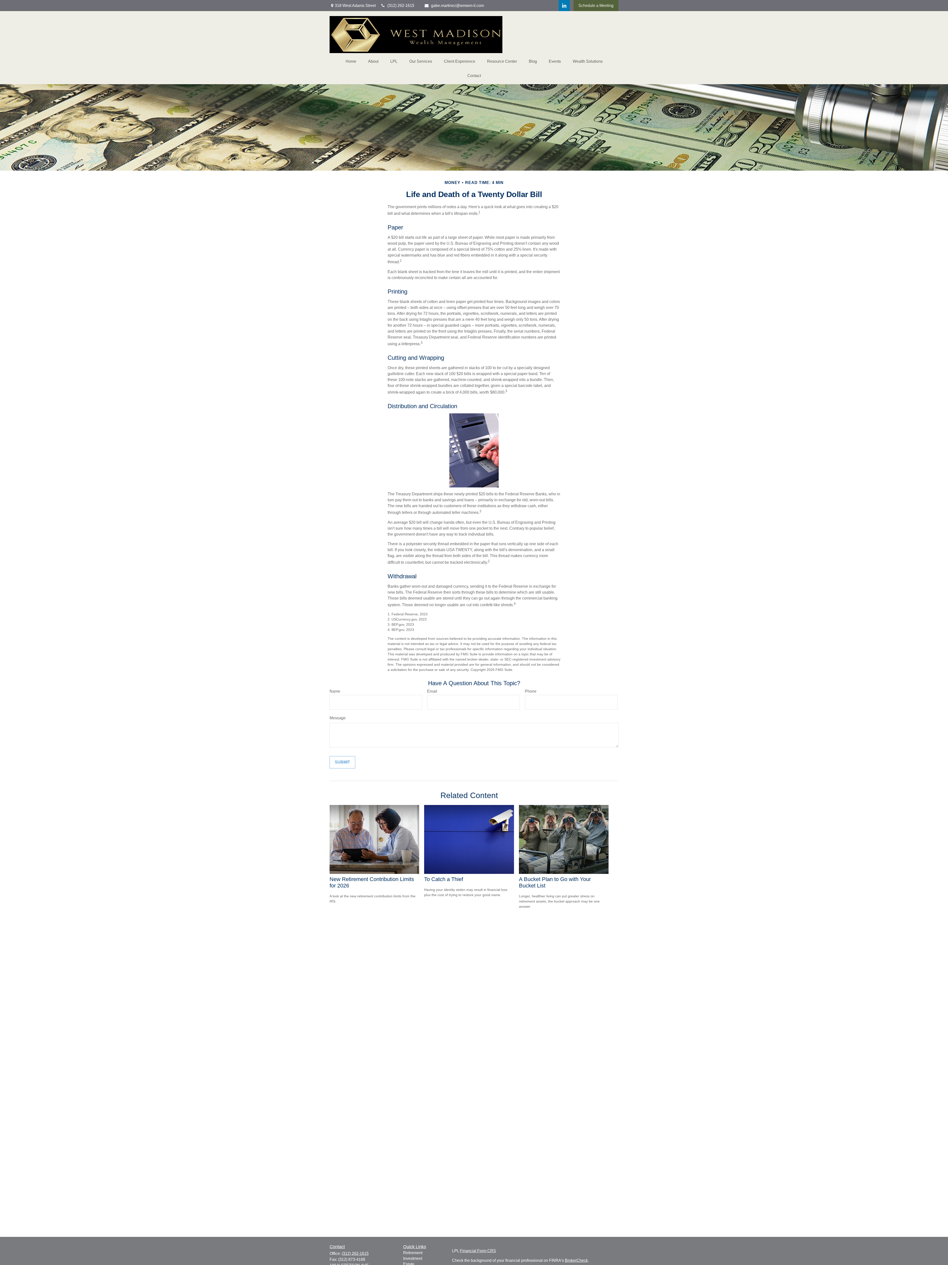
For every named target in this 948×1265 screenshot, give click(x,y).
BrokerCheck (576, 1260)
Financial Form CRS (478, 1251)
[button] (351, 61)
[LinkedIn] (564, 5)
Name (335, 691)
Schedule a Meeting (595, 5)
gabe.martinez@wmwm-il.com (457, 5)
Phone (530, 691)
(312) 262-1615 (355, 1253)
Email (432, 691)
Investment (412, 1258)
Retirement (412, 1253)
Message (338, 718)
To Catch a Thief (443, 879)
